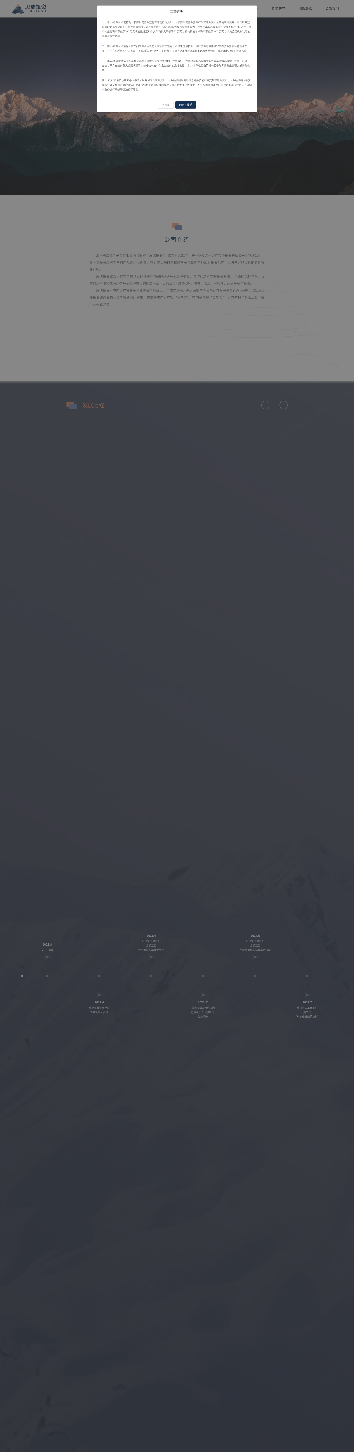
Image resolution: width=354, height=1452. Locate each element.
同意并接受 (185, 104)
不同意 (166, 104)
